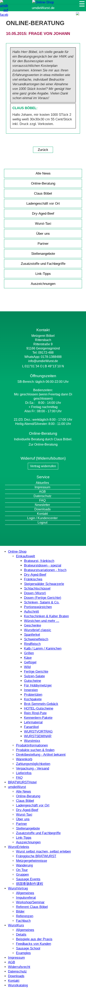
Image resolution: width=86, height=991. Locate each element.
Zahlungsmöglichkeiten (33, 764)
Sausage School (28, 948)
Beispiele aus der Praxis (34, 939)
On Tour (22, 870)
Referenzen (24, 916)
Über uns (43, 234)
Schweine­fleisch (36, 639)
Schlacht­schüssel (37, 588)
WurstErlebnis (18, 847)
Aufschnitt (31, 611)
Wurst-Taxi (43, 223)
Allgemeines (25, 893)
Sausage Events (28, 879)
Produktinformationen (32, 745)
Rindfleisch (32, 644)
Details (21, 934)
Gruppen (22, 874)
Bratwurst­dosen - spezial (42, 565)
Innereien (31, 690)
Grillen (29, 653)
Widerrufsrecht (19, 967)
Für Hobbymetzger (38, 685)
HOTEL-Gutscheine (38, 708)
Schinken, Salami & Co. (41, 602)
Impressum (42, 487)
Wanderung (24, 865)
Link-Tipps (43, 274)
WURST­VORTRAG (38, 731)
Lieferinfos (24, 773)
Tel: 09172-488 (43, 352)
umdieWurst (17, 787)
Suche (80, 17)
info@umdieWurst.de (43, 361)
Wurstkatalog (18, 985)
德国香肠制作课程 (29, 884)
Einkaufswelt (25, 556)
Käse (28, 658)
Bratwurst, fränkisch (39, 561)
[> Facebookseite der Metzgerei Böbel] (4, 15)
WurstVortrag (18, 888)
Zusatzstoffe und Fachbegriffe (43, 264)
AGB (42, 491)
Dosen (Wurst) (35, 593)
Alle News (43, 173)
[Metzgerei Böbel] (43, 2)
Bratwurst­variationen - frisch (45, 570)
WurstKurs (16, 925)
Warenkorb (24, 759)
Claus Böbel (43, 193)
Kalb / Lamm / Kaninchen (42, 648)
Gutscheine (32, 681)
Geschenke (32, 625)
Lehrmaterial (33, 722)
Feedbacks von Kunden (33, 944)
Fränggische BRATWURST (36, 856)
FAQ (42, 500)
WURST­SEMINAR (37, 736)
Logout (42, 522)
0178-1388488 (51, 356)
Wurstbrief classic (37, 630)
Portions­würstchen (38, 607)
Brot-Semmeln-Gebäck (41, 704)
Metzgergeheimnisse (31, 861)
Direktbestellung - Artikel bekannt (41, 754)
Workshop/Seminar (30, 902)
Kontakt (42, 513)
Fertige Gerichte (36, 671)
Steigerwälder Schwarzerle (44, 584)
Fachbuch (23, 921)
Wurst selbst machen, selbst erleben (43, 851)
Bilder (20, 911)
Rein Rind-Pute (35, 713)
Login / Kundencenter (42, 518)
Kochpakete (33, 699)
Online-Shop (17, 551)
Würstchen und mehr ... (41, 621)
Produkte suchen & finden (35, 750)
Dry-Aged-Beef (43, 213)
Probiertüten (33, 695)
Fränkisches (33, 579)
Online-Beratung (43, 183)
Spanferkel (32, 635)
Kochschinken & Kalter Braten (46, 616)
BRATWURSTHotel (22, 782)
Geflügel (30, 662)
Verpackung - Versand (32, 768)
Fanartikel (31, 727)
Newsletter (42, 505)
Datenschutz (42, 496)
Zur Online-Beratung (43, 444)
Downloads (42, 509)
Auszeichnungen (43, 284)
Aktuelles (42, 482)
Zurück (43, 150)
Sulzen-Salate (34, 676)
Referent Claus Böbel (32, 907)
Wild (27, 667)
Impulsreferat (26, 898)
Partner (43, 244)
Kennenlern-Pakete (38, 718)
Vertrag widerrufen (43, 466)
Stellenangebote (43, 254)
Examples (23, 953)
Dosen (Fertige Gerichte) (42, 598)
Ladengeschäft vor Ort (43, 203)
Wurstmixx (32, 741)
